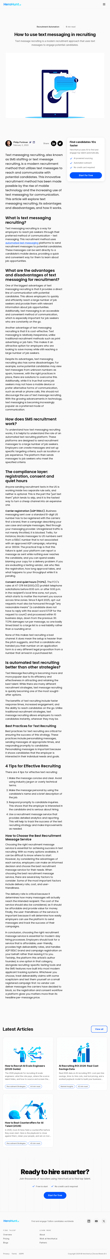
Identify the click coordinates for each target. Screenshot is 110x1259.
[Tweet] (60, 143)
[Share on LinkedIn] (53, 143)
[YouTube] (96, 1221)
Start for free (86, 175)
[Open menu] (104, 4)
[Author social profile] (30, 142)
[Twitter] (104, 1221)
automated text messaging (21, 242)
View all (99, 1029)
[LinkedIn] (89, 1221)
